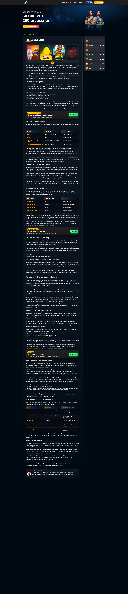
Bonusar (80, 2)
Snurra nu (74, 231)
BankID (32, 76)
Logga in (90, 2)
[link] (94, 41)
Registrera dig (99, 2)
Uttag (75, 2)
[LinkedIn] (33, 477)
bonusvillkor (65, 416)
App (71, 2)
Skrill (38, 140)
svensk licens (69, 262)
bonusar (38, 435)
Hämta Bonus (73, 114)
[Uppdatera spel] (52, 62)
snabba (58, 181)
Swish (72, 105)
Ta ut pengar (73, 354)
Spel (67, 2)
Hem (63, 2)
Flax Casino (75, 65)
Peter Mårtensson (37, 470)
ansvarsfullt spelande (56, 213)
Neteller (29, 141)
